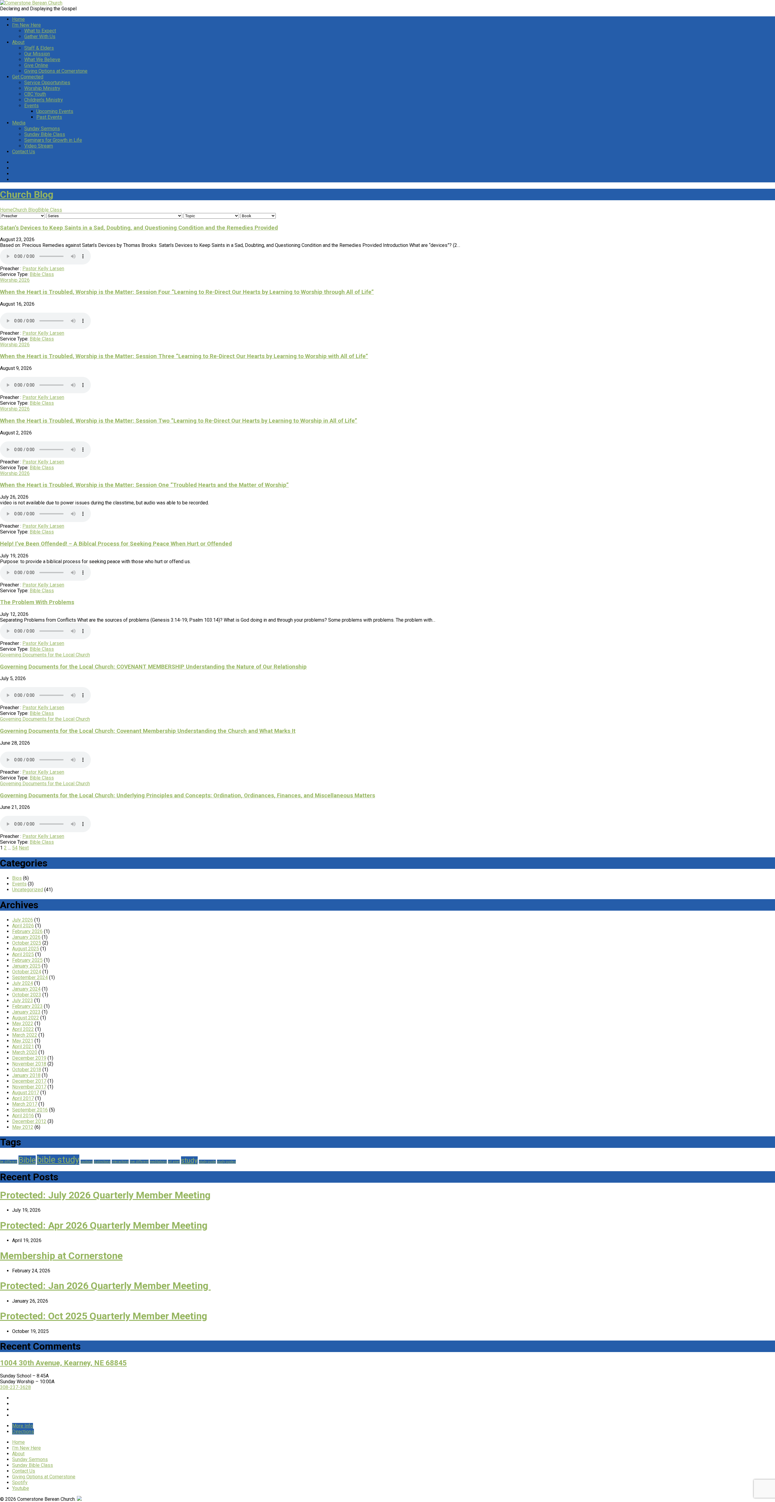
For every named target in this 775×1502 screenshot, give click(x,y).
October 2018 (26, 1069)
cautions (87, 1162)
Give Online (36, 65)
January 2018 (26, 1075)
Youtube (20, 1488)
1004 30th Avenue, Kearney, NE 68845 (63, 1363)
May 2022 (22, 1023)
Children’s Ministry (43, 100)
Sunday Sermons (42, 128)
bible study (58, 1160)
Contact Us (23, 152)
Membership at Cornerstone (61, 1255)
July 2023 (22, 1000)
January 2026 (26, 937)
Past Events (49, 117)
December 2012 (29, 1121)
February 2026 (27, 931)
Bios (17, 878)
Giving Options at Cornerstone (55, 71)
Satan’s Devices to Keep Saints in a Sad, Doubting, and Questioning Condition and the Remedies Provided (139, 227)
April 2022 (23, 1029)
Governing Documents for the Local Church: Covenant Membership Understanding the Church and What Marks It (147, 731)
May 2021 (22, 1041)
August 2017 (25, 1092)
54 (15, 848)
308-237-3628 (15, 1387)
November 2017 (29, 1087)
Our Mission (37, 54)
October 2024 (26, 972)
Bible (27, 1160)
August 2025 (25, 949)
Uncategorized (27, 889)
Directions (23, 1431)
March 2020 (24, 1052)
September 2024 (30, 977)
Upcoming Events (54, 111)
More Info (22, 1426)
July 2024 (22, 983)
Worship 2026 (15, 280)
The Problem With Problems (37, 602)
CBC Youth (35, 94)
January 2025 (26, 966)
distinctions (102, 1162)
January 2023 (26, 1012)
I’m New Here (26, 25)
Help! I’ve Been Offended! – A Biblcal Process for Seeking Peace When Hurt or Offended (116, 543)
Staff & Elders (39, 48)
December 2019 (29, 1058)
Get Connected (27, 77)
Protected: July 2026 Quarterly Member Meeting (105, 1195)
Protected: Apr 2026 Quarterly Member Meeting (103, 1225)
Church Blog (26, 194)
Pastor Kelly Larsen (43, 268)
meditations (158, 1162)
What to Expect (40, 31)
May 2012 (22, 1127)
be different (8, 1162)
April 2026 (23, 926)
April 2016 (23, 1115)
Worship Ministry (42, 88)
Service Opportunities (47, 82)
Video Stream (38, 146)
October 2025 (26, 943)
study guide (207, 1162)
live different (139, 1162)
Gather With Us (39, 36)
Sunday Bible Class (44, 134)
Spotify (20, 1482)
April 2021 (23, 1046)
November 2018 (29, 1064)
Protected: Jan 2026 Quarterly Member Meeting (105, 1285)
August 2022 (25, 1018)
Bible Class (50, 210)
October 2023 (26, 995)
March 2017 (24, 1104)
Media (18, 123)
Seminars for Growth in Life (53, 140)
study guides (226, 1162)
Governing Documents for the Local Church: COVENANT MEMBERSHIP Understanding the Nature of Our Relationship (153, 666)
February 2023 (27, 1006)
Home (18, 19)
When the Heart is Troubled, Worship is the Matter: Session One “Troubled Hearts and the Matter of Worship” (144, 485)
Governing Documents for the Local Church (45, 655)
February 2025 (27, 960)
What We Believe (42, 59)
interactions (120, 1162)
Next (24, 848)
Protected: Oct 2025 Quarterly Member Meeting (103, 1316)
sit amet (174, 1162)
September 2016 (30, 1110)
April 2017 (23, 1098)
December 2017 (29, 1081)
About (18, 42)
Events (31, 105)
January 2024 (26, 989)
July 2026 (22, 920)
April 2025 (23, 954)
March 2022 (24, 1035)
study (189, 1160)
